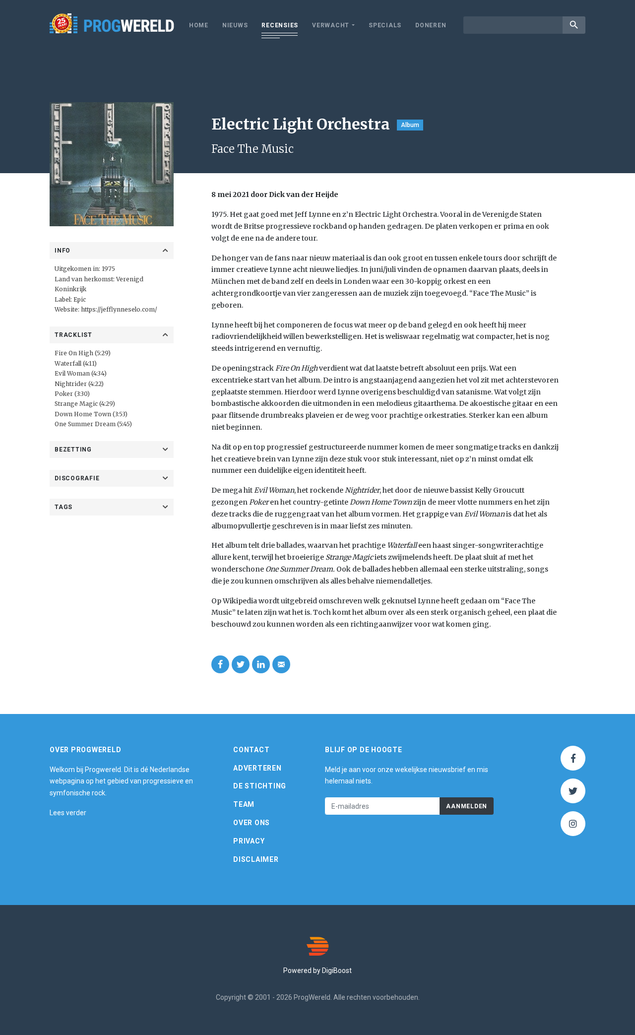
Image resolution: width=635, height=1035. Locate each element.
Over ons (251, 823)
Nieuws (235, 25)
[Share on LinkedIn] (261, 664)
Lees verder (68, 813)
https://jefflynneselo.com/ (119, 309)
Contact (251, 750)
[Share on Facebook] (220, 664)
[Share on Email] (281, 664)
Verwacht (330, 25)
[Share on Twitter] (241, 664)
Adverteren (257, 768)
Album (410, 125)
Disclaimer (256, 859)
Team (243, 804)
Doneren (430, 25)
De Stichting (259, 786)
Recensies (279, 25)
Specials (385, 25)
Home (198, 25)
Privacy (248, 841)
